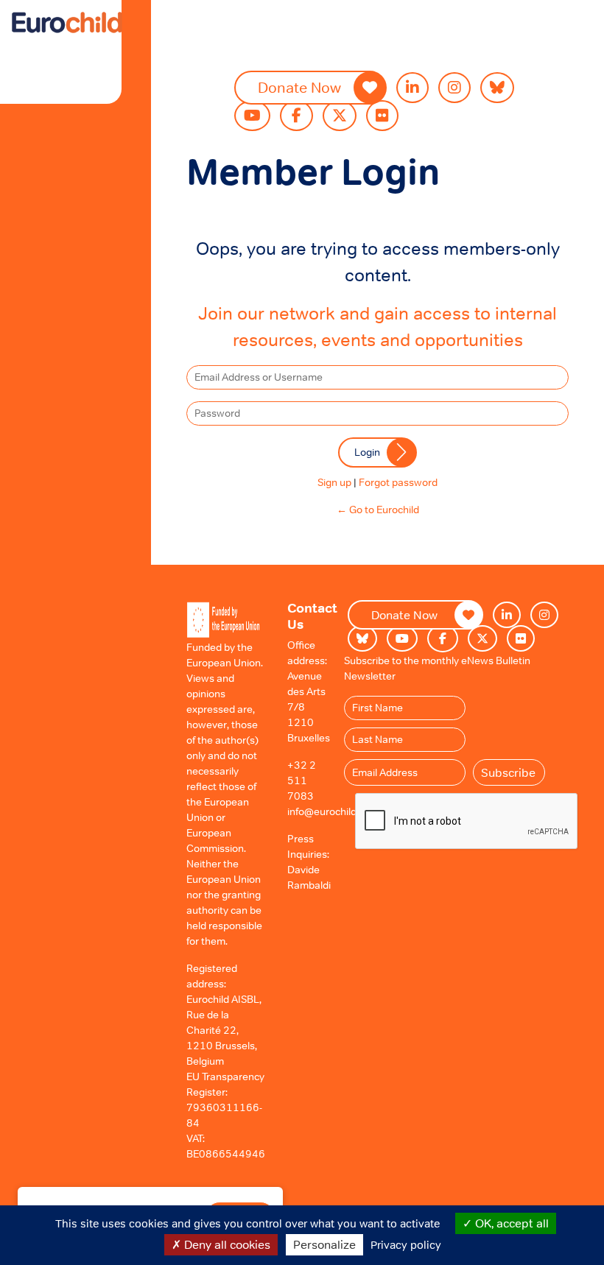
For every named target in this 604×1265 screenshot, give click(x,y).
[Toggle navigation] (43, 47)
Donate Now (299, 87)
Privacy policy (406, 1245)
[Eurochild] (67, 22)
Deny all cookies (225, 1244)
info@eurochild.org (330, 811)
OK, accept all (510, 1223)
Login (367, 452)
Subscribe (508, 772)
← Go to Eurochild (378, 509)
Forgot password (398, 482)
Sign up (334, 482)
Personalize (324, 1244)
